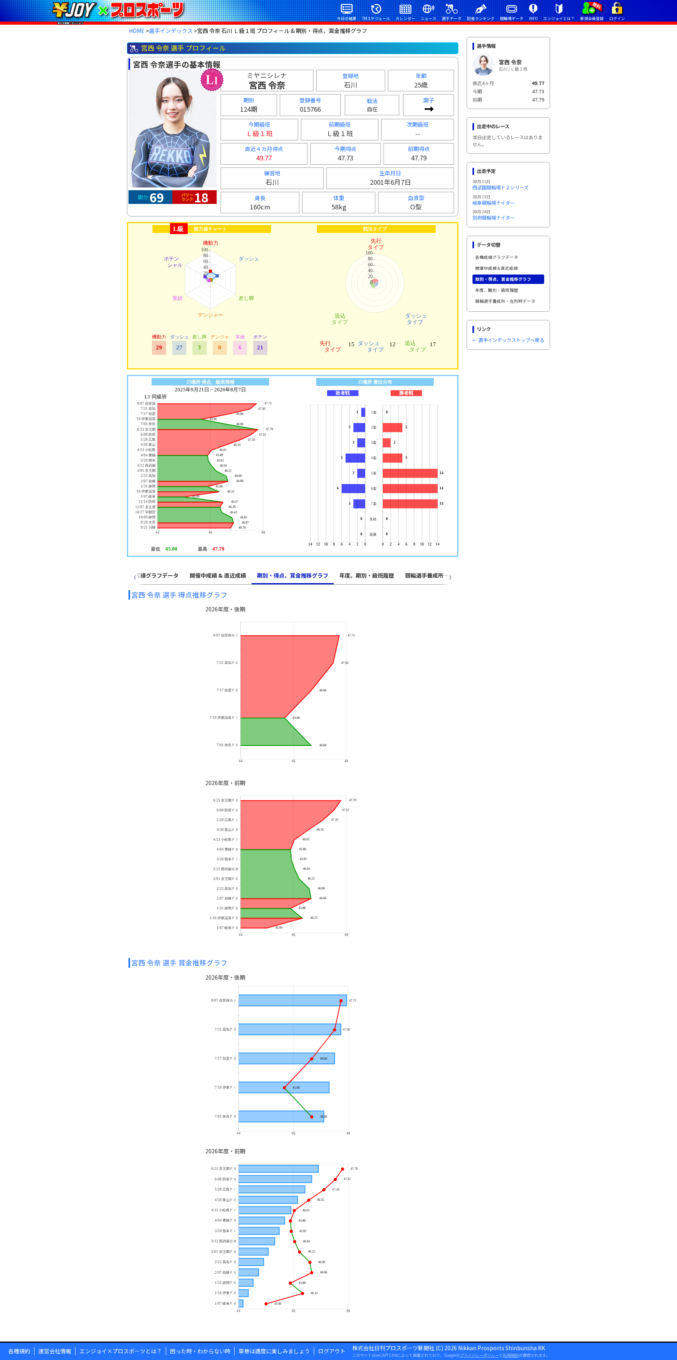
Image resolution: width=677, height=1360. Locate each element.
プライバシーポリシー (479, 1355)
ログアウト (332, 1351)
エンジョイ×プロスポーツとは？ (121, 1351)
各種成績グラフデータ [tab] (151, 575)
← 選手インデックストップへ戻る (508, 340)
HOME (137, 31)
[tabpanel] (292, 957)
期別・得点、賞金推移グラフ (503, 279)
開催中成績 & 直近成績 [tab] (218, 575)
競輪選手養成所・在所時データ (505, 301)
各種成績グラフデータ (496, 257)
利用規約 (511, 1355)
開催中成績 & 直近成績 (496, 268)
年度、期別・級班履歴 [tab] (366, 575)
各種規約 (19, 1351)
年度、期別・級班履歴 (496, 290)
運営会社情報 (54, 1351)
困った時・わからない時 (200, 1351)
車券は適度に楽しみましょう (274, 1351)
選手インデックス (171, 31)
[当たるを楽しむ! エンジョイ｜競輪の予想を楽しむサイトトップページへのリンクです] (117, 10)
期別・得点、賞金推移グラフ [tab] (292, 575)
